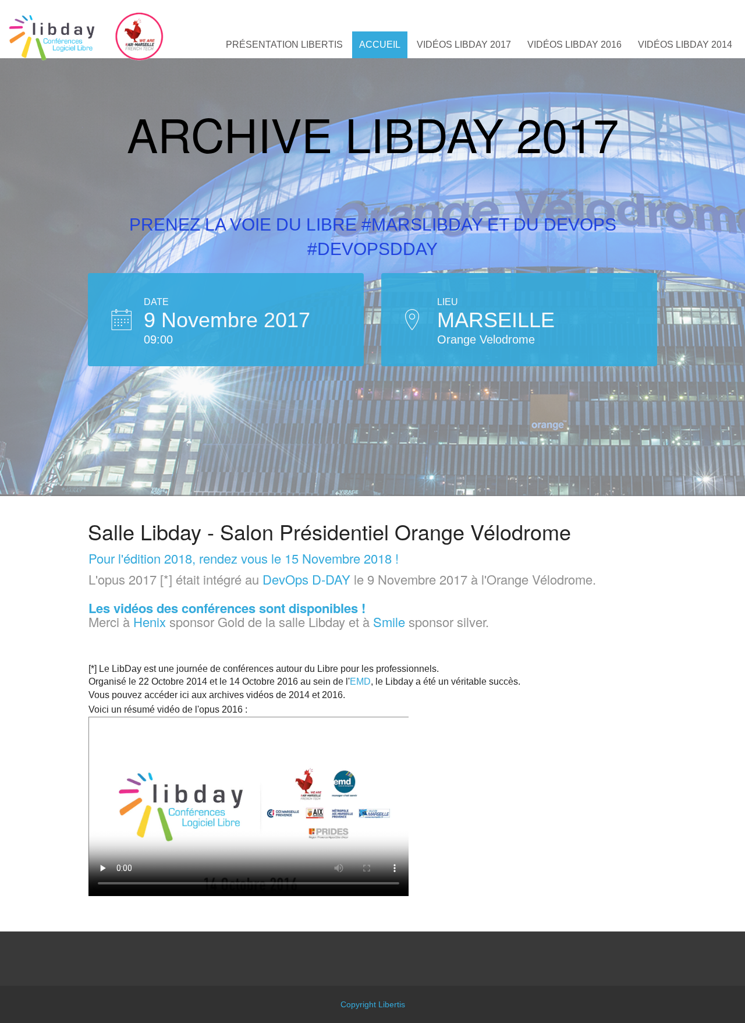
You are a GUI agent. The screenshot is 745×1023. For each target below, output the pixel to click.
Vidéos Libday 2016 (574, 44)
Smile (389, 622)
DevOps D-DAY (306, 579)
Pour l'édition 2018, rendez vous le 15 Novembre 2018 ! (243, 558)
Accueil (379, 44)
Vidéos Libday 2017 (464, 44)
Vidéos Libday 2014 (685, 44)
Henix (149, 622)
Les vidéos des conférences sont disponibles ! (227, 608)
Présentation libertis (284, 44)
